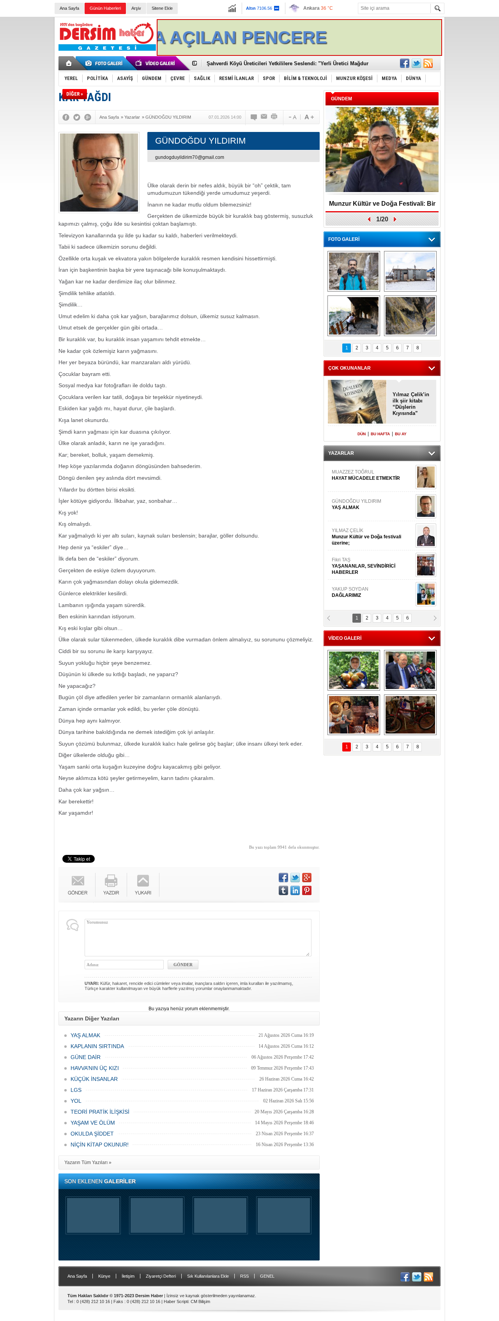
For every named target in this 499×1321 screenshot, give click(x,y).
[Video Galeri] (156, 63)
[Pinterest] (306, 890)
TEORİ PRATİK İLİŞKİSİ (100, 1112)
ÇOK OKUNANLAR (349, 368)
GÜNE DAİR (86, 1057)
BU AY (401, 434)
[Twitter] (76, 117)
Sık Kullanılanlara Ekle (208, 1276)
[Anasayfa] (69, 63)
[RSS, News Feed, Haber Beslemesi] (428, 63)
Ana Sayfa (69, 8)
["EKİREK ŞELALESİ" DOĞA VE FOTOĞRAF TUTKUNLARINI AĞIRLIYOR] (353, 271)
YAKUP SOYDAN (350, 575)
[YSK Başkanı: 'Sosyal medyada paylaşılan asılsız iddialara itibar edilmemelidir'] (410, 670)
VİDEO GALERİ (344, 638)
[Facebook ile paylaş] (404, 63)
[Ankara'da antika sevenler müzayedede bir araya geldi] (410, 714)
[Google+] (87, 117)
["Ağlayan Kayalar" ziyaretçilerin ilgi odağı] (410, 316)
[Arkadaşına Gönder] (264, 117)
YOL (76, 1101)
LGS (76, 1090)
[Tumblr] (283, 890)
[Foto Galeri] (105, 63)
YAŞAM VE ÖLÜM (93, 1123)
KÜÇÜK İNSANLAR (94, 1079)
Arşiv (136, 8)
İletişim (128, 1276)
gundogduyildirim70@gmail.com (189, 157)
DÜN (361, 434)
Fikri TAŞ (363, 549)
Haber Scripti (176, 1301)
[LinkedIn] (295, 890)
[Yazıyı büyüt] (309, 117)
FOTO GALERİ (343, 239)
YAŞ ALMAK (85, 1035)
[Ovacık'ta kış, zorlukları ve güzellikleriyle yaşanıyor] (410, 271)
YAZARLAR (341, 453)
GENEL (267, 1276)
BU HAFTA (380, 434)
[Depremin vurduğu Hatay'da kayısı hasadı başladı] (353, 670)
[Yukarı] (143, 885)
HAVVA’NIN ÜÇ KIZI (95, 1068)
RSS (244, 1276)
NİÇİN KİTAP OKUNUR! (100, 1144)
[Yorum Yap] (254, 117)
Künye (104, 1276)
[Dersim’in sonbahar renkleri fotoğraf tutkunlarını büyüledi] (353, 316)
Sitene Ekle (162, 8)
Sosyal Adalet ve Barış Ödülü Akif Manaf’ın (382, 206)
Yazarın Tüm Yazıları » (87, 1162)
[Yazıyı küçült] (292, 117)
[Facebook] (65, 117)
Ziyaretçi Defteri (161, 1276)
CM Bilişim (200, 1301)
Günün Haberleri (105, 8)
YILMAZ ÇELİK (366, 520)
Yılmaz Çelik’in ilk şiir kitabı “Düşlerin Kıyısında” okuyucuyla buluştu (411, 404)
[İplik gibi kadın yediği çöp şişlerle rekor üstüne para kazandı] (353, 714)
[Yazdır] (274, 117)
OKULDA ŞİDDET (92, 1134)
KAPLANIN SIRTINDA (97, 1046)
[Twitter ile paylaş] (416, 63)
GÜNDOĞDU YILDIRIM (356, 487)
